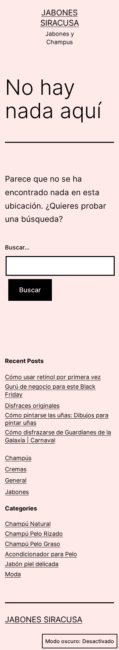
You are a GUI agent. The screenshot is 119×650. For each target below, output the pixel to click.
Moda (13, 574)
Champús (18, 458)
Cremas (15, 469)
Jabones (17, 491)
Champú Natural (28, 523)
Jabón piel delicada (32, 563)
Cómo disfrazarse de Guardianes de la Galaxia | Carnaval (58, 436)
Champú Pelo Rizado (34, 533)
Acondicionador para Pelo (41, 554)
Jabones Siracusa (43, 619)
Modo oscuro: (63, 641)
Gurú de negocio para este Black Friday (50, 390)
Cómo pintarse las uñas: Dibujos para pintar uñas (56, 419)
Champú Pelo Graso (32, 543)
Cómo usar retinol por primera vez (53, 377)
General (15, 480)
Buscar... (17, 247)
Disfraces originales (32, 405)
